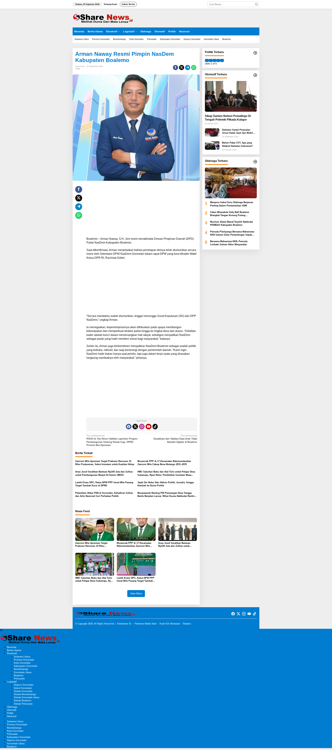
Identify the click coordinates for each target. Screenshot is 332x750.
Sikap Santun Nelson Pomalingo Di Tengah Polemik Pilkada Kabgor (228, 117)
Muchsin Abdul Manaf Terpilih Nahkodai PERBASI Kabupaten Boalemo (231, 223)
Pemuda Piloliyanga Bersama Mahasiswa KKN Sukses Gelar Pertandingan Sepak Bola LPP (232, 233)
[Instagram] (142, 426)
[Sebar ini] (175, 67)
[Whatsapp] (193, 67)
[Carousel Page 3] (214, 60)
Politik (77, 69)
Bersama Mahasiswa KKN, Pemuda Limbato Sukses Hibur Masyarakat (228, 243)
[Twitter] (135, 426)
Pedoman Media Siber (146, 623)
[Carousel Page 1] (207, 60)
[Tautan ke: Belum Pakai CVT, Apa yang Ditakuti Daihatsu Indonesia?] (212, 145)
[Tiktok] (155, 426)
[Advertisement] (141, 210)
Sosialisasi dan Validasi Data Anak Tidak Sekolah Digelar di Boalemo (175, 438)
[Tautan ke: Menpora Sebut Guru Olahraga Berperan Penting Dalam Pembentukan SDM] (231, 183)
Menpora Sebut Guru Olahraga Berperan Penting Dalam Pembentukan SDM (231, 204)
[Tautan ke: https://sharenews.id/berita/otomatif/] (255, 75)
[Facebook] (128, 426)
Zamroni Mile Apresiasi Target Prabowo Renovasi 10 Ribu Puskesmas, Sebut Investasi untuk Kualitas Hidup (104, 463)
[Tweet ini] (181, 67)
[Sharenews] (103, 17)
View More (136, 593)
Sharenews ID (124, 623)
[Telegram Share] (187, 67)
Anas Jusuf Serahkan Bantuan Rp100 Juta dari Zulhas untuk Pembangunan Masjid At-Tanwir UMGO (104, 473)
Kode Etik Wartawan (170, 623)
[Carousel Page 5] (222, 60)
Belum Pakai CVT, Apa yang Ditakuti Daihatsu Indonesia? (237, 144)
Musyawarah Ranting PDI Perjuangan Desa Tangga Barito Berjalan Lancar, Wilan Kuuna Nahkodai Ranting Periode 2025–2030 (166, 495)
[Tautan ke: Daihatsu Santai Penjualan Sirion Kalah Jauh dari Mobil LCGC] (212, 132)
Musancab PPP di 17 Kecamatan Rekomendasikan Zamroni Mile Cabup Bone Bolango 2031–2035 (164, 463)
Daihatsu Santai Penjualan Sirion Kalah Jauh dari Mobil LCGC (237, 131)
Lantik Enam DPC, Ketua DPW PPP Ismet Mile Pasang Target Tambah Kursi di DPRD (104, 484)
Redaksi (187, 623)
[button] (256, 4)
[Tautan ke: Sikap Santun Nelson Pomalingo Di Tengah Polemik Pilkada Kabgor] (231, 96)
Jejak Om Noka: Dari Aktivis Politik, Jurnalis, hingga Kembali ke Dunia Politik (165, 484)
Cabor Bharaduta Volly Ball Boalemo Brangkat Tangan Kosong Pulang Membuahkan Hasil (229, 214)
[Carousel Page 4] (218, 60)
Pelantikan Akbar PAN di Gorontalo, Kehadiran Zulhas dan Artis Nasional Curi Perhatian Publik (104, 494)
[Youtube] (148, 426)
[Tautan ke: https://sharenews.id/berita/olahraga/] (255, 162)
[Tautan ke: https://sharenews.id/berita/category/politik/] (255, 53)
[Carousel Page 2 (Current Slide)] (211, 60)
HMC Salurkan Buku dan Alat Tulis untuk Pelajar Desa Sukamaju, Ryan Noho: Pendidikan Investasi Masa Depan (166, 473)
